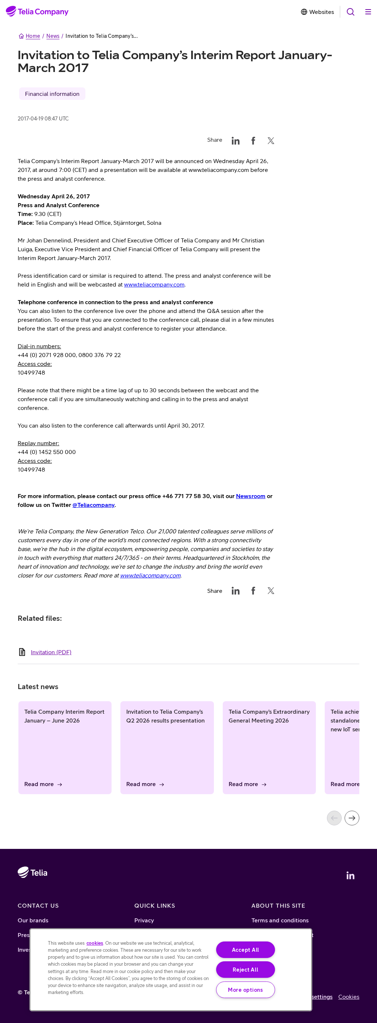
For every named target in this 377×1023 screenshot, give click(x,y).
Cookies (348, 996)
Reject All (245, 969)
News (52, 36)
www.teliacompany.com (154, 284)
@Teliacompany (93, 504)
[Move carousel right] (352, 818)
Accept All (245, 950)
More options (245, 990)
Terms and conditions (280, 920)
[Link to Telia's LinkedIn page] (350, 875)
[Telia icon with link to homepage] (32, 893)
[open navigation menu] (350, 12)
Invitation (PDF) (51, 652)
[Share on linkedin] (235, 139)
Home (33, 36)
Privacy (144, 920)
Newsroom (250, 496)
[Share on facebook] (253, 139)
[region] (170, 969)
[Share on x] (271, 139)
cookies (95, 943)
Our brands (33, 920)
